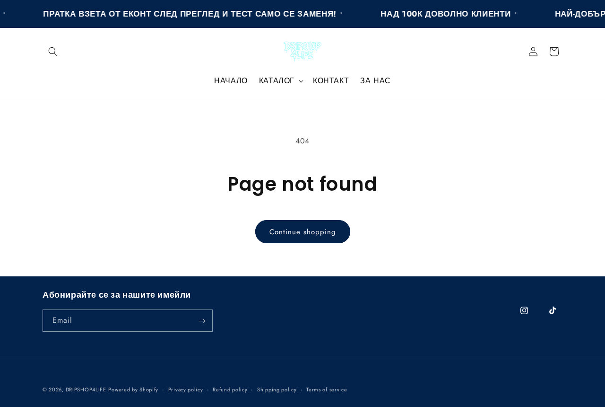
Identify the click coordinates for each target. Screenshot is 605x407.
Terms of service (326, 389)
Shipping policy (277, 389)
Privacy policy (185, 389)
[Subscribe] (201, 321)
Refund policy (230, 389)
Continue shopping (302, 232)
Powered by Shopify (133, 389)
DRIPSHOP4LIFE (86, 389)
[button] (53, 51)
